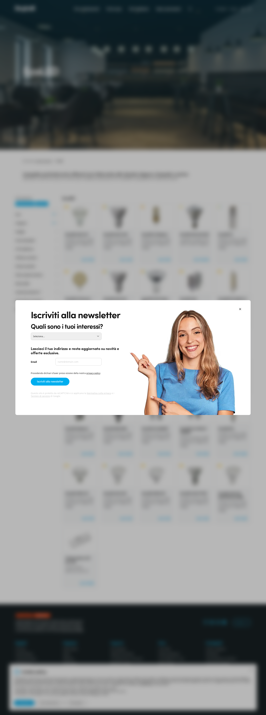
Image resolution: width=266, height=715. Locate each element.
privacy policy (93, 373)
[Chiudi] (240, 309)
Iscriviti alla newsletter (50, 381)
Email (34, 361)
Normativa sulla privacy (99, 393)
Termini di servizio (40, 396)
